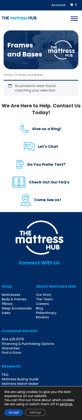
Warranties (11, 348)
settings (66, 404)
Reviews (42, 317)
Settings (35, 412)
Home (8, 75)
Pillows (7, 303)
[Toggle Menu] (74, 18)
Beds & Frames (14, 299)
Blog (39, 308)
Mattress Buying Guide (20, 379)
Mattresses (11, 294)
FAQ (5, 374)
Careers (42, 303)
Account (58, 5)
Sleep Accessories (17, 308)
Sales (6, 313)
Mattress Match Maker (20, 383)
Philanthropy (46, 313)
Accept (14, 412)
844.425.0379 (13, 339)
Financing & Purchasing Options (28, 343)
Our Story (43, 294)
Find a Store (11, 352)
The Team (44, 299)
